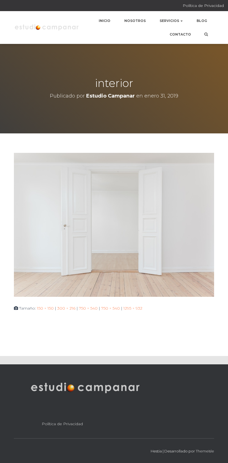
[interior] (114, 224)
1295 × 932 (132, 308)
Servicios (170, 21)
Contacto (180, 34)
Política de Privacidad (203, 5)
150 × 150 (45, 308)
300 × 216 (66, 308)
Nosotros (135, 21)
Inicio (104, 21)
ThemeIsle (205, 451)
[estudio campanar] (46, 27)
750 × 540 (88, 308)
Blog (202, 21)
